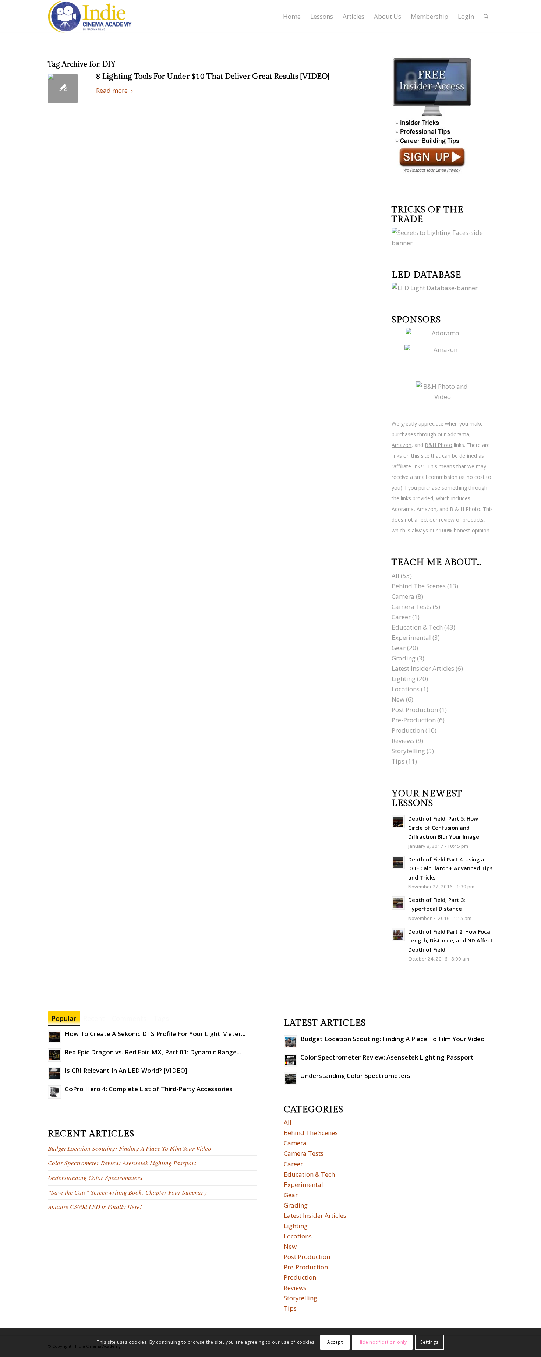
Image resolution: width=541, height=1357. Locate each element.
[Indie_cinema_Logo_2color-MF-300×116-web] (90, 16)
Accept (335, 1342)
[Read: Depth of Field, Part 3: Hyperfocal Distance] (398, 903)
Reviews (403, 740)
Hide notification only (382, 1342)
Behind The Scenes (419, 586)
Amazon (401, 444)
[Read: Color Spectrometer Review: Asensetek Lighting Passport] (290, 1060)
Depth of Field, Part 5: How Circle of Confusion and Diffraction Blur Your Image (443, 827)
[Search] (486, 16)
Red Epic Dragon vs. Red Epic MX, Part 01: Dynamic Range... (152, 1052)
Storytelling (408, 751)
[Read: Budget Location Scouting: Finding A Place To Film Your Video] (290, 1041)
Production (408, 730)
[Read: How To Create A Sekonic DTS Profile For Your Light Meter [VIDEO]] (54, 1036)
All (395, 575)
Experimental (411, 637)
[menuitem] (291, 16)
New (398, 699)
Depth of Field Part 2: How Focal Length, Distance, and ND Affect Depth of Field (450, 940)
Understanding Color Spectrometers (95, 1177)
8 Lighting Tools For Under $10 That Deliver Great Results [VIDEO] (212, 76)
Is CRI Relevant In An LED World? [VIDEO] (125, 1070)
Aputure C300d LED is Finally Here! (95, 1206)
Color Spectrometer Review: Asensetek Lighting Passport (122, 1163)
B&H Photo (438, 444)
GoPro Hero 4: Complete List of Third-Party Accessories (148, 1089)
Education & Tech (417, 627)
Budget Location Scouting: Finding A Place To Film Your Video (129, 1148)
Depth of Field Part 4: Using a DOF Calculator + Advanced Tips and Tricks (450, 868)
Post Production (415, 709)
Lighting (404, 678)
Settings (429, 1342)
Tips (398, 761)
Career (401, 617)
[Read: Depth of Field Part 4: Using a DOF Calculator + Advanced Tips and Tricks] (398, 862)
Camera (403, 596)
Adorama (458, 434)
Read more (112, 90)
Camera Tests (411, 606)
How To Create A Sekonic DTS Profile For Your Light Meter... (154, 1033)
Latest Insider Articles (423, 668)
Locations (406, 689)
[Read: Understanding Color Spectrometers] (290, 1078)
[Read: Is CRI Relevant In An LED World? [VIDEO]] (54, 1073)
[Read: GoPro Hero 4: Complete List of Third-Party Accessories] (54, 1092)
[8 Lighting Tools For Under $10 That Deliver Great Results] (63, 88)
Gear (399, 648)
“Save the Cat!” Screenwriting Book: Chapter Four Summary (127, 1192)
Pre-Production (414, 720)
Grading (404, 658)
